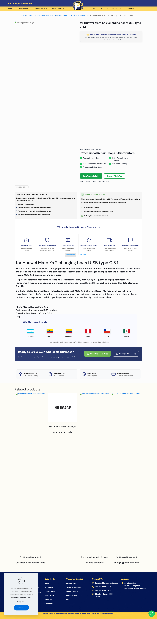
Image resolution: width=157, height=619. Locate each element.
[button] (151, 613)
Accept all (21, 608)
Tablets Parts (50, 591)
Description (70, 255)
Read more (21, 602)
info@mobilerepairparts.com (106, 583)
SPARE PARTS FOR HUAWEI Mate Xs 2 (73, 15)
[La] (143, 6)
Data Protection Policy (22, 597)
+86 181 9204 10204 (103, 587)
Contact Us (49, 604)
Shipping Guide (72, 591)
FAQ (67, 600)
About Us (48, 600)
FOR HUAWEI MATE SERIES (44, 15)
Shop (29, 15)
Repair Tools (49, 595)
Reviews (84, 255)
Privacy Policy (71, 583)
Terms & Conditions (73, 587)
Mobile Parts (49, 587)
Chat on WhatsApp (114, 176)
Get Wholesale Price (91, 176)
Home (23, 15)
